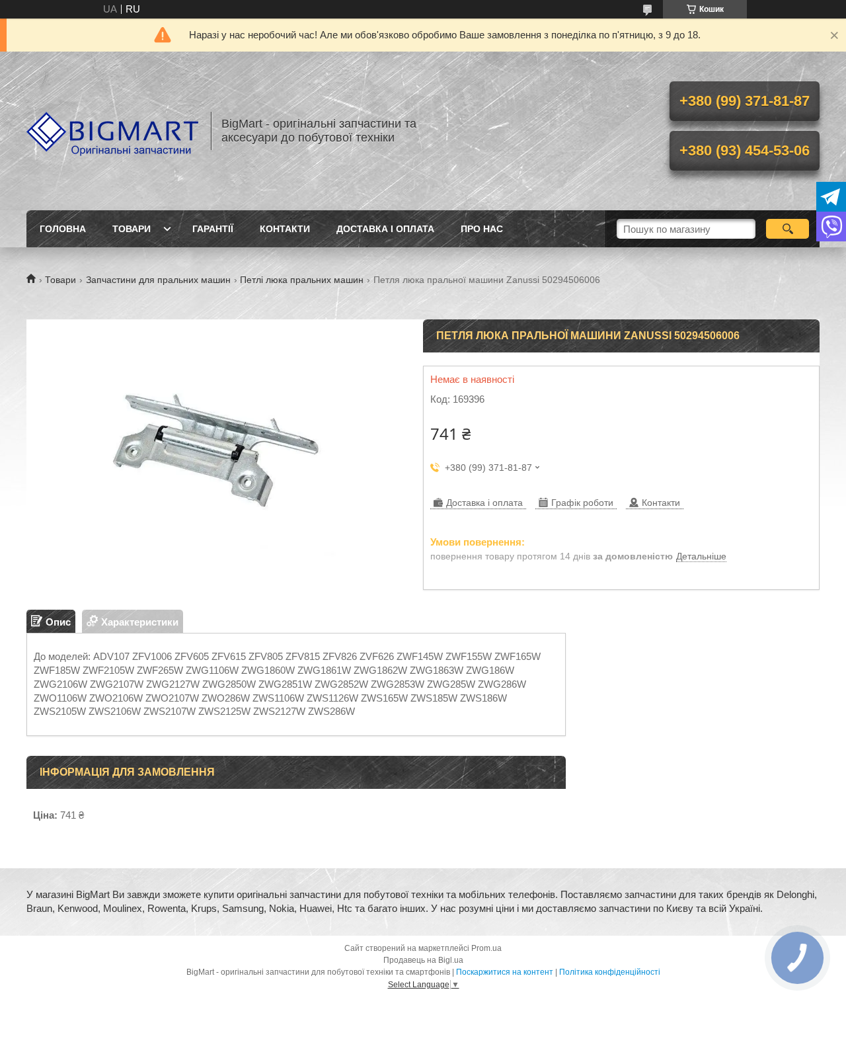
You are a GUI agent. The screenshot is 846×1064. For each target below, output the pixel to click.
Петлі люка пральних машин (302, 279)
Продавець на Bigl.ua (423, 960)
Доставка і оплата (385, 229)
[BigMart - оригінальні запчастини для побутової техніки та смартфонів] (112, 130)
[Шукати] (787, 229)
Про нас (482, 229)
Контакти (285, 229)
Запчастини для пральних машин (158, 279)
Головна (63, 229)
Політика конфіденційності (609, 972)
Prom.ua (486, 948)
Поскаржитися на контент (504, 972)
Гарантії (212, 229)
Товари (131, 229)
